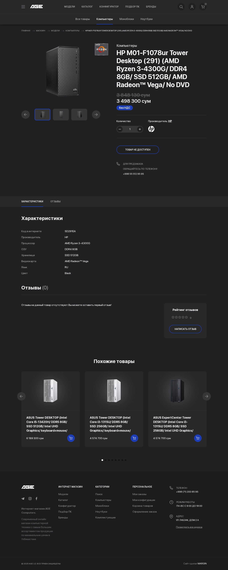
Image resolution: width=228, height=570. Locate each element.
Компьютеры (72, 30)
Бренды (151, 6)
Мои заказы (139, 494)
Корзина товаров (143, 505)
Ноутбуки (147, 19)
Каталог (87, 6)
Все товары (82, 19)
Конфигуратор (109, 6)
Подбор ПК (132, 6)
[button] (25, 114)
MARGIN (202, 563)
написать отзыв (185, 329)
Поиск (99, 494)
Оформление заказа (145, 511)
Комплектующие (105, 517)
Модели (69, 6)
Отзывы (55, 201)
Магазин (40, 30)
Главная (25, 30)
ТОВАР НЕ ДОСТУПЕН (137, 149)
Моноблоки (127, 19)
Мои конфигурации (144, 500)
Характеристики (32, 201)
